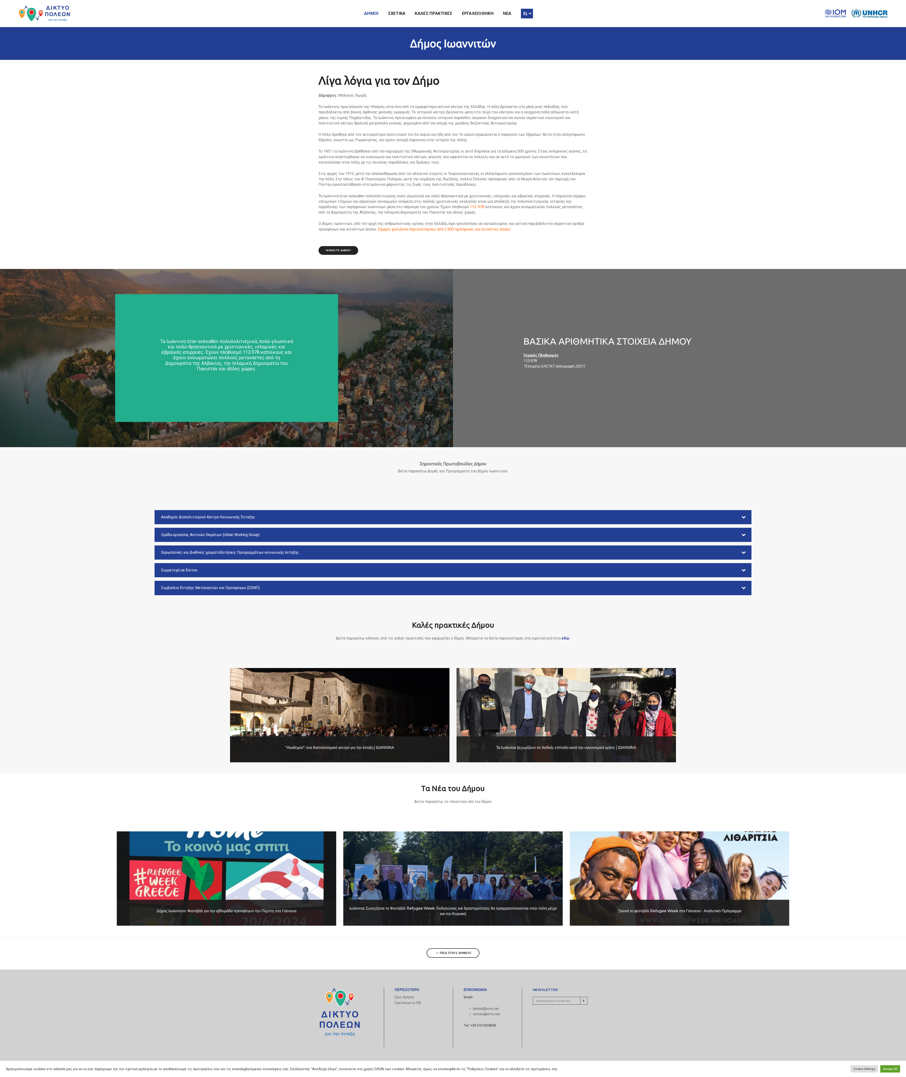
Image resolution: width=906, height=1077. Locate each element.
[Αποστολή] (583, 1001)
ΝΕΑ (507, 13)
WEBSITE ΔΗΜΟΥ (338, 250)
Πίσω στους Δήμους (455, 953)
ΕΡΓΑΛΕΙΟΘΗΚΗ (478, 13)
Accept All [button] (890, 1069)
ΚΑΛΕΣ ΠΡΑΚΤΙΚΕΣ (433, 13)
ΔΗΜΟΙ (371, 13)
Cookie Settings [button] (864, 1069)
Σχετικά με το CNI (408, 1003)
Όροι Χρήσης (405, 997)
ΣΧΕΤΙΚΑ (397, 13)
